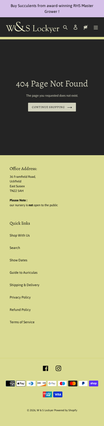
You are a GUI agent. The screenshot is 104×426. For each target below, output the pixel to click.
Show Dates (18, 260)
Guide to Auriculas (23, 272)
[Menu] (96, 27)
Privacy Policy (20, 297)
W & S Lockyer (45, 410)
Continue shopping (48, 107)
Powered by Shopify (65, 410)
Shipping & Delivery (24, 285)
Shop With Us (20, 235)
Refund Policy (20, 310)
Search (15, 248)
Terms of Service (22, 322)
